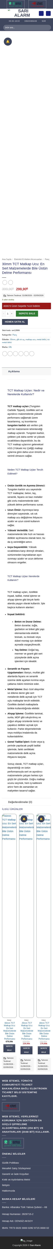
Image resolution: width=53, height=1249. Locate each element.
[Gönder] (47, 27)
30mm (12, 339)
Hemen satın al (15, 322)
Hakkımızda (8, 1190)
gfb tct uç (20, 339)
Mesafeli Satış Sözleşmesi (16, 1168)
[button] (4, 13)
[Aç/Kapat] (5, 371)
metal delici (41, 339)
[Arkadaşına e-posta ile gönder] (20, 353)
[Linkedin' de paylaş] (31, 353)
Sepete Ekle (27, 313)
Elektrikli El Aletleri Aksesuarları (28, 259)
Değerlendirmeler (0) (20, 801)
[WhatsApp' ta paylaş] (4, 353)
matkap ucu (31, 339)
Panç (47, 259)
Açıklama (14, 371)
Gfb (10, 347)
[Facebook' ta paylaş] (10, 353)
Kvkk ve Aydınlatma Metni (16, 1179)
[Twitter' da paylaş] (15, 353)
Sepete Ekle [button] (9, 1048)
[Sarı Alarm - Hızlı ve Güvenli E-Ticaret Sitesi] (22, 13)
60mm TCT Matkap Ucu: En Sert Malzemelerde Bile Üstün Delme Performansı (9, 1031)
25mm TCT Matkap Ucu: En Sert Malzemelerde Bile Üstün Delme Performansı (27, 1031)
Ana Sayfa (6, 259)
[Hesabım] (41, 13)
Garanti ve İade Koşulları (15, 1174)
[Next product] (4, 282)
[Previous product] (10, 282)
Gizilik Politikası (10, 1162)
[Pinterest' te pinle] (26, 353)
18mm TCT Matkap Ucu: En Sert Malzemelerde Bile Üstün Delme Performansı (44, 1031)
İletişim (6, 1185)
